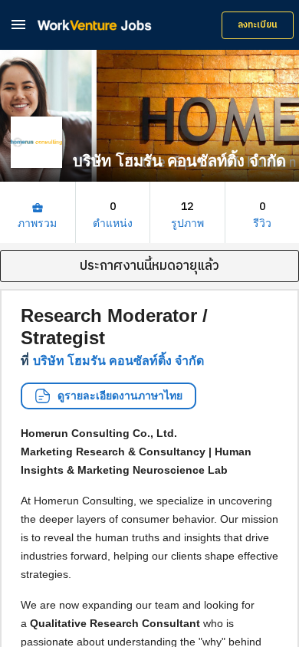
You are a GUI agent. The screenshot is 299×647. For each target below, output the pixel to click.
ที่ (112, 360)
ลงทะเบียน (258, 25)
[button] (18, 24)
